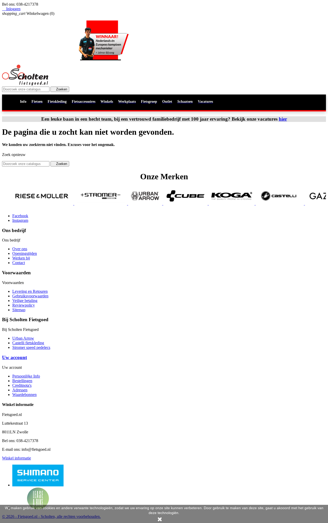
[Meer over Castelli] (268, 203)
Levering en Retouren (30, 291)
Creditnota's (22, 385)
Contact (18, 262)
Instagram (20, 220)
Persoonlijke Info (26, 376)
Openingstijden (24, 253)
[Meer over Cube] (174, 203)
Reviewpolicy (23, 305)
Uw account (14, 357)
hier (283, 119)
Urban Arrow (23, 338)
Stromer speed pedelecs (31, 347)
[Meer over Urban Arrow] (133, 203)
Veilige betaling (24, 300)
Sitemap (18, 310)
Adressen (19, 390)
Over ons (19, 249)
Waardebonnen (24, 394)
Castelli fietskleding (28, 343)
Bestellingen (22, 381)
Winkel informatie (16, 458)
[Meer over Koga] (220, 203)
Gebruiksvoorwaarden (30, 296)
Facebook (20, 216)
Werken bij (21, 258)
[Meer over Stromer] (89, 203)
